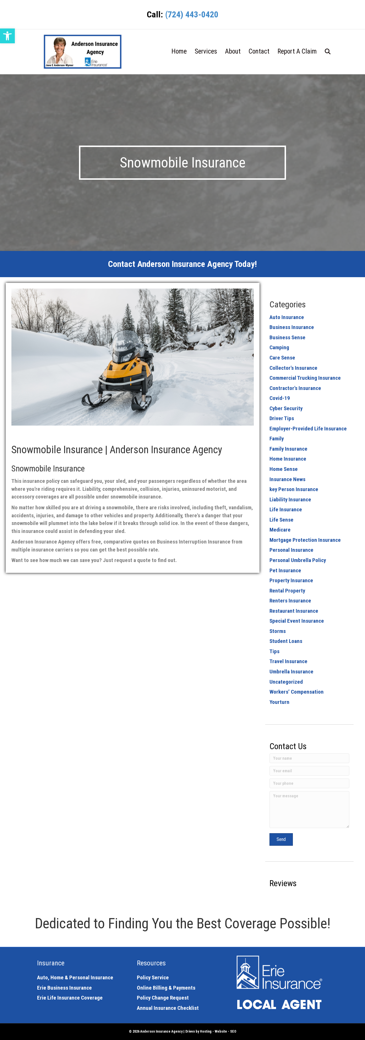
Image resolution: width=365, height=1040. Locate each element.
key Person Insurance (293, 489)
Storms (277, 631)
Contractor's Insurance (295, 388)
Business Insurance (291, 327)
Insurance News (287, 479)
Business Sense (287, 337)
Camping (279, 347)
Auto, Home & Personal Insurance (75, 977)
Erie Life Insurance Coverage (70, 997)
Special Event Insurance (296, 621)
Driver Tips (281, 418)
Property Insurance (291, 580)
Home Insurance (287, 458)
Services (206, 51)
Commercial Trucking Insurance (305, 378)
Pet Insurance (285, 570)
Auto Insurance (286, 317)
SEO (233, 1031)
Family (276, 438)
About (233, 51)
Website (221, 1031)
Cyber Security (286, 408)
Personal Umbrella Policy (297, 560)
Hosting (206, 1031)
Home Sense (283, 469)
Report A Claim (297, 51)
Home (179, 51)
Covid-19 (279, 398)
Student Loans (285, 641)
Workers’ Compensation (296, 691)
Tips (274, 651)
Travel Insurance (288, 661)
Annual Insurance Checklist (168, 1008)
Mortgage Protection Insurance (305, 540)
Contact (259, 51)
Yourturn (279, 702)
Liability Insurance (290, 499)
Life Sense (281, 519)
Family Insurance (288, 449)
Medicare (280, 529)
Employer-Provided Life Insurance (308, 428)
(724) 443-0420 (191, 14)
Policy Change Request (163, 997)
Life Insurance (285, 509)
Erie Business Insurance (64, 987)
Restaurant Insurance (293, 611)
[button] (7, 35)
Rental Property (287, 590)
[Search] (324, 51)
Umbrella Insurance (291, 671)
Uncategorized (286, 682)
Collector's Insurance (293, 368)
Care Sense (282, 357)
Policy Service (153, 977)
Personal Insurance (291, 550)
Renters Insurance (290, 600)
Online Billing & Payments (166, 987)
